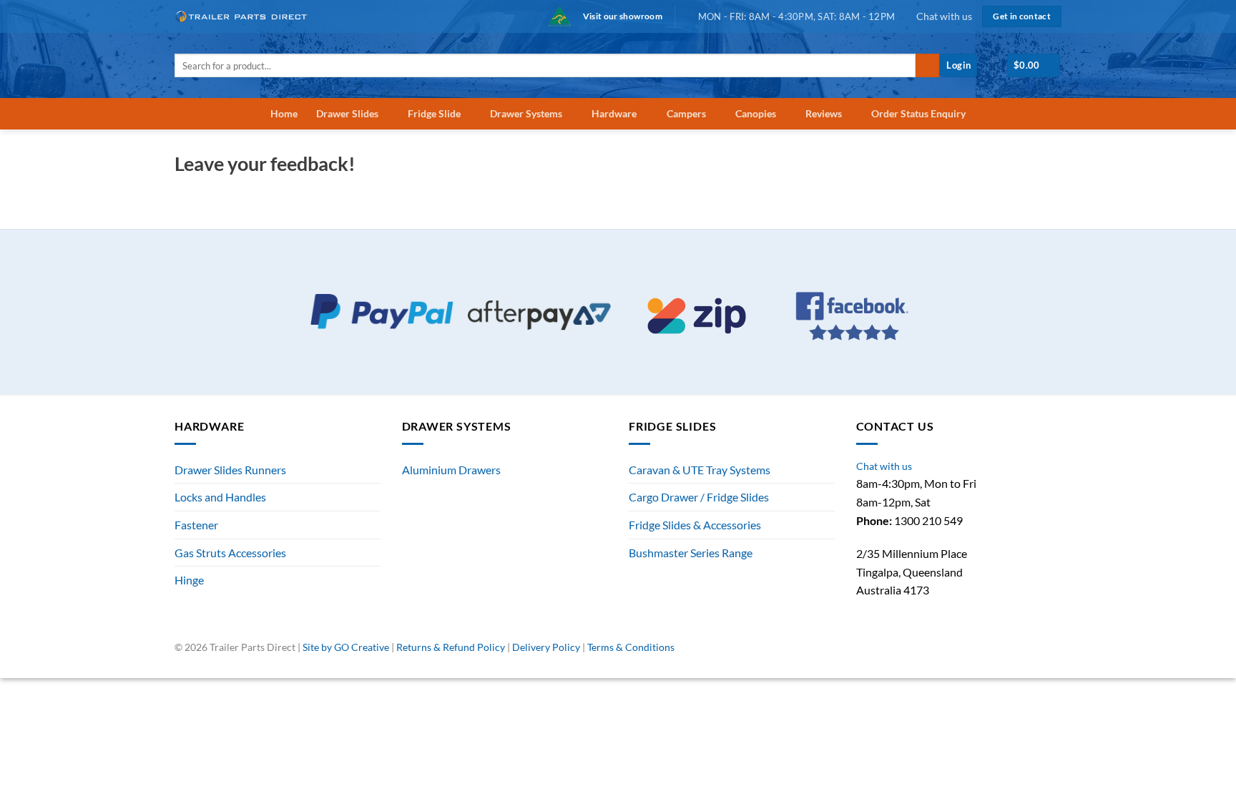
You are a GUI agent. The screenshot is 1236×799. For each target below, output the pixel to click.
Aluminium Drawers (451, 469)
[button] (958, 65)
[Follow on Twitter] (1038, 653)
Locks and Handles (220, 497)
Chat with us (944, 16)
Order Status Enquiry (918, 113)
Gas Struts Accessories (230, 552)
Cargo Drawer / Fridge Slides (699, 497)
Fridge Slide (434, 113)
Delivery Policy (546, 647)
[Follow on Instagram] (1022, 653)
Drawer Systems (526, 113)
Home (284, 113)
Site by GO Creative (346, 647)
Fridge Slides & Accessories (695, 524)
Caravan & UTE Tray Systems (699, 469)
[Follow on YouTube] (1054, 653)
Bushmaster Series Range (690, 552)
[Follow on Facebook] (1006, 653)
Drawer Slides (347, 113)
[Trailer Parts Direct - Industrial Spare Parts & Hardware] (246, 16)
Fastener (196, 524)
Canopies (755, 113)
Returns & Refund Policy (450, 647)
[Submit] (927, 66)
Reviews (823, 113)
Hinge (189, 580)
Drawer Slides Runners (230, 469)
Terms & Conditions (631, 647)
